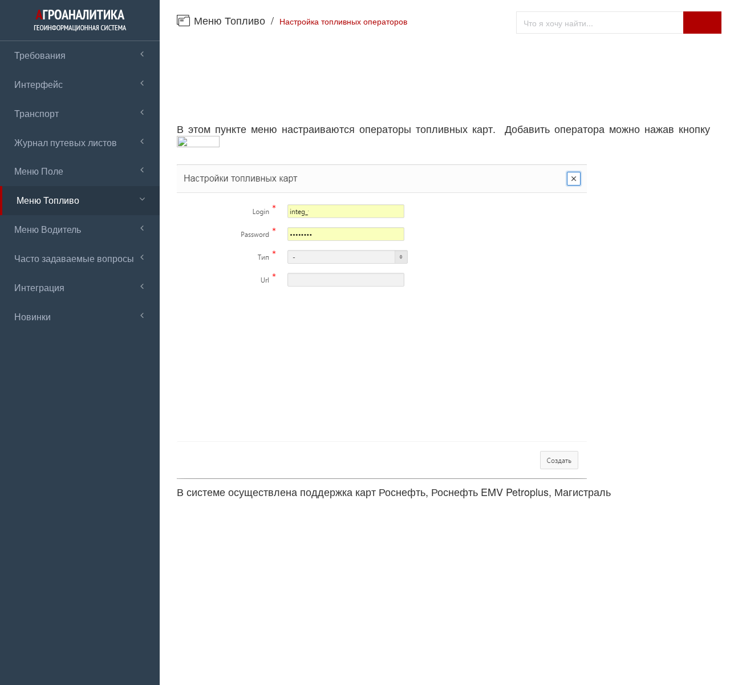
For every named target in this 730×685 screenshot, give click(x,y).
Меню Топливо (229, 20)
